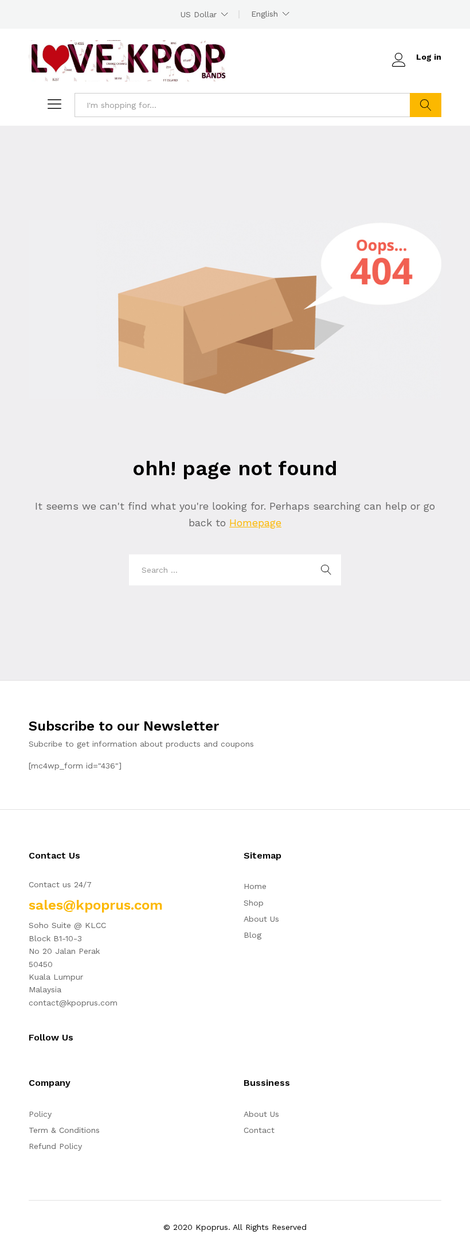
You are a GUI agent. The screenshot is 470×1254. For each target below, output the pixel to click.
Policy (40, 1114)
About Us (261, 918)
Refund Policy (55, 1146)
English (264, 14)
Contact (259, 1130)
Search (425, 105)
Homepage (255, 523)
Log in (428, 56)
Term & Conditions (64, 1130)
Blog (252, 934)
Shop (254, 902)
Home (255, 886)
